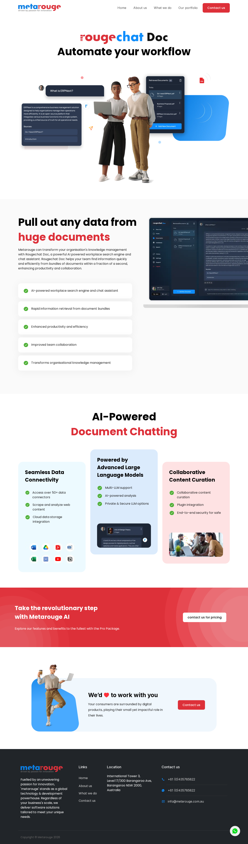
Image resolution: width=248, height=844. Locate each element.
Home (83, 778)
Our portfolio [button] (188, 8)
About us (85, 786)
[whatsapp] (235, 831)
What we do (88, 793)
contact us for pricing (205, 617)
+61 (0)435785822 (181, 779)
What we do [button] (162, 8)
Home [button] (121, 8)
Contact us (216, 8)
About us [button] (140, 8)
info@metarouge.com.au (186, 801)
